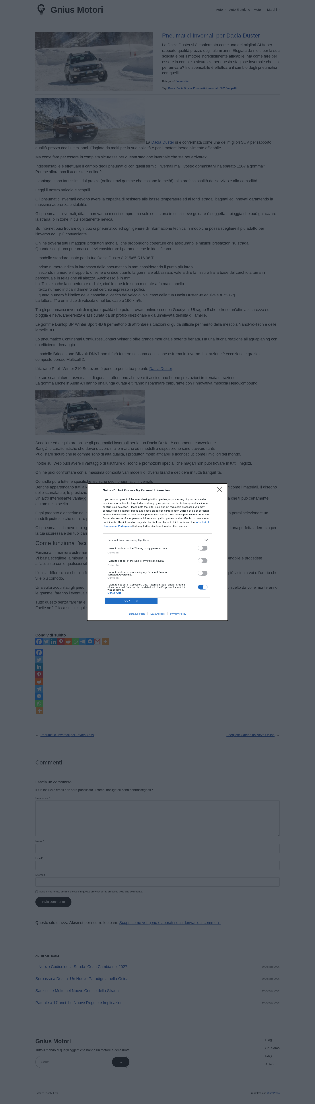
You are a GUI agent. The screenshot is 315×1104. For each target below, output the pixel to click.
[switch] (202, 548)
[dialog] (157, 552)
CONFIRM (131, 600)
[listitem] (157, 540)
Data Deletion (137, 613)
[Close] (220, 490)
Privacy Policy (178, 613)
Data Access (157, 613)
